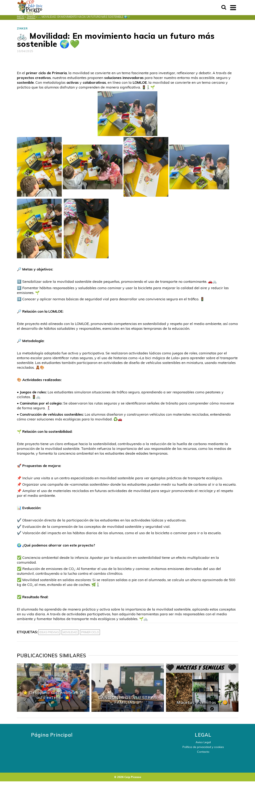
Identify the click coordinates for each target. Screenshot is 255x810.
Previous (20, 687)
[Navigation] (233, 7)
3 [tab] (120, 710)
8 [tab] (144, 710)
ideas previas (49, 632)
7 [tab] (139, 710)
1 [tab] (111, 710)
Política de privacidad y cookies (203, 747)
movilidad (70, 632)
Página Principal (52, 735)
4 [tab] (125, 710)
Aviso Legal (203, 742)
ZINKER (22, 28)
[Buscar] (223, 7)
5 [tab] (130, 710)
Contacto (203, 752)
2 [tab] (116, 710)
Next (234, 687)
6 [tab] (135, 710)
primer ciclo (90, 632)
